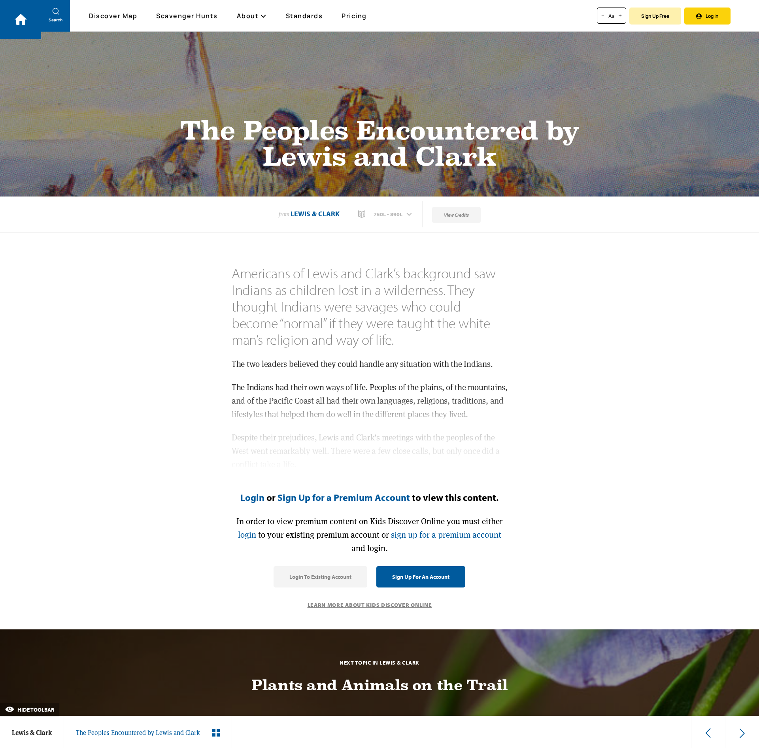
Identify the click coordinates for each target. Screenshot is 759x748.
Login (252, 497)
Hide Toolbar (35, 709)
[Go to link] (20, 19)
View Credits (456, 215)
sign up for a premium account (446, 534)
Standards (304, 15)
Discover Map (113, 15)
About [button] (248, 15)
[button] (386, 214)
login (247, 534)
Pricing (354, 15)
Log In (712, 16)
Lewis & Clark (315, 213)
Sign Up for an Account (420, 576)
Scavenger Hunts (187, 15)
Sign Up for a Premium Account (344, 497)
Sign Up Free (655, 16)
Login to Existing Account (320, 576)
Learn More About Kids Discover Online (370, 604)
